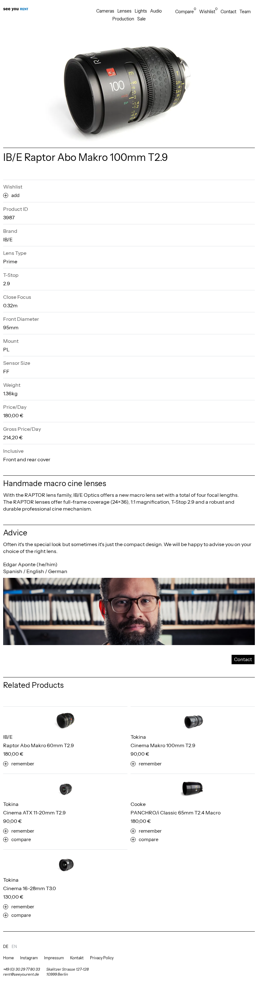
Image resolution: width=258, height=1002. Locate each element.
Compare (185, 11)
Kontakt (77, 957)
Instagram (29, 957)
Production (123, 19)
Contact (228, 11)
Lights (141, 11)
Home (8, 957)
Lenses (124, 11)
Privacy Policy (102, 957)
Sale (141, 19)
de (5, 946)
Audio (156, 11)
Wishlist (208, 11)
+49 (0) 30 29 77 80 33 (21, 969)
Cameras (105, 11)
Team (245, 11)
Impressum (54, 957)
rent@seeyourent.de (21, 974)
